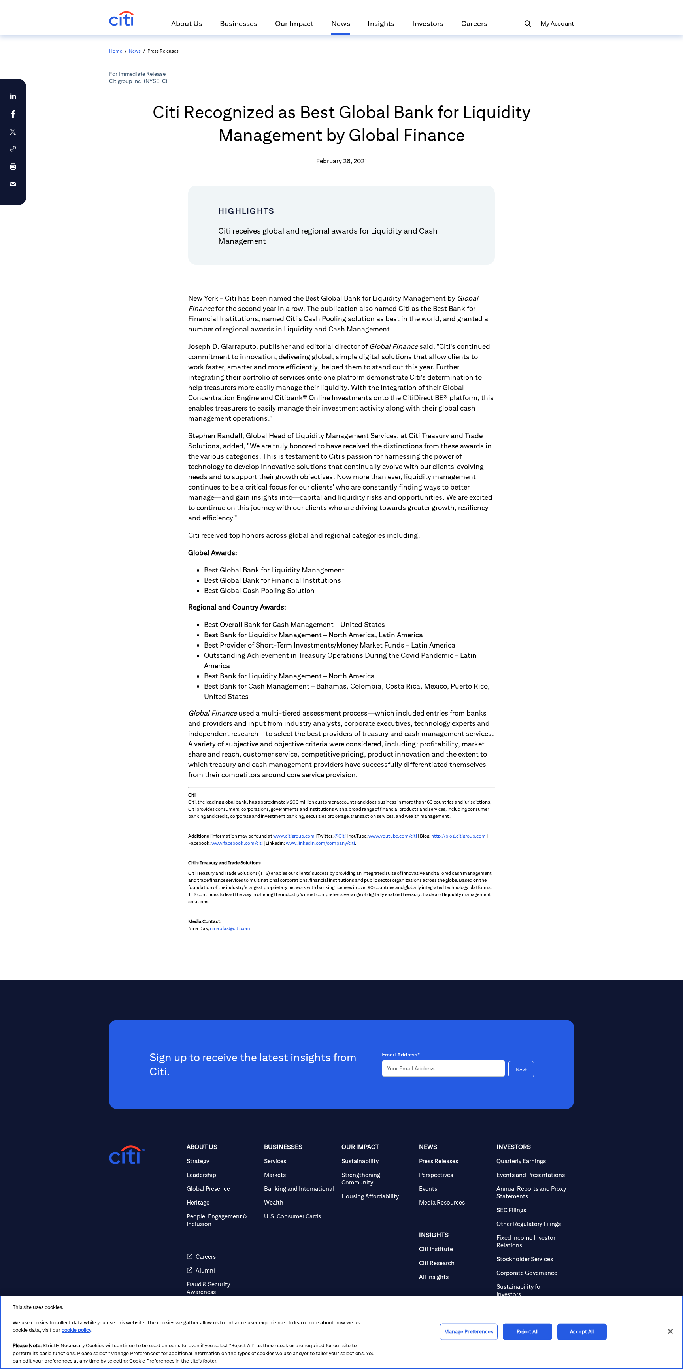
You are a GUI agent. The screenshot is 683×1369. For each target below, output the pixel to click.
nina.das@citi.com (230, 928)
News (135, 51)
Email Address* (401, 1054)
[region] (341, 1332)
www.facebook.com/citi (237, 843)
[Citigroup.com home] (127, 1154)
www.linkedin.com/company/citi (320, 843)
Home (115, 51)
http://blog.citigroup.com (458, 836)
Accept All (582, 1332)
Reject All (527, 1332)
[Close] (670, 1331)
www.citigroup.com (294, 836)
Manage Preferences (468, 1332)
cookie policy (76, 1330)
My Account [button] (557, 23)
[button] (186, 27)
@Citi (340, 836)
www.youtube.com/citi (392, 836)
